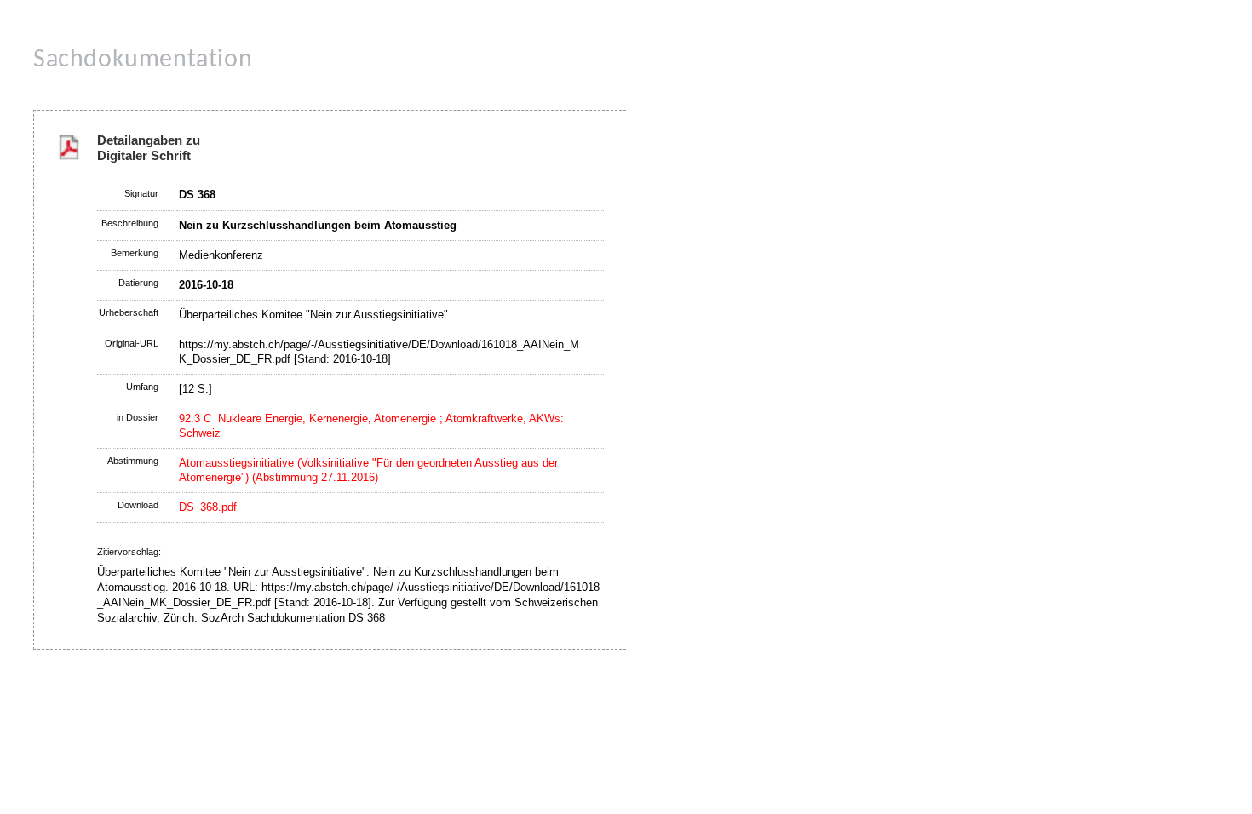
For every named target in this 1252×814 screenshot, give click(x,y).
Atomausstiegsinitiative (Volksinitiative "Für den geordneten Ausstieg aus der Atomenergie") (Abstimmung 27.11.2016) (368, 470)
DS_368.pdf (208, 507)
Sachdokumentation (142, 60)
